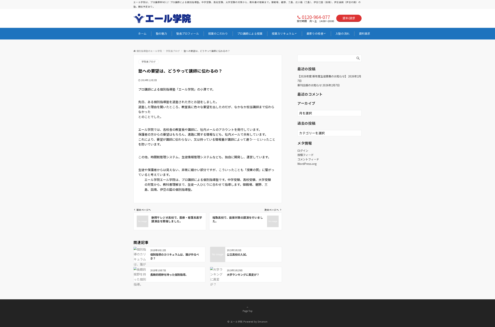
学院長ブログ (149, 61)
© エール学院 (234, 321)
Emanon (263, 321)
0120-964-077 (316, 17)
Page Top (248, 310)
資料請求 (348, 18)
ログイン (302, 150)
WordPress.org (307, 164)
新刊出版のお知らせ (309, 85)
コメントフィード (308, 159)
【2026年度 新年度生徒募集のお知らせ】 (322, 76)
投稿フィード (305, 155)
